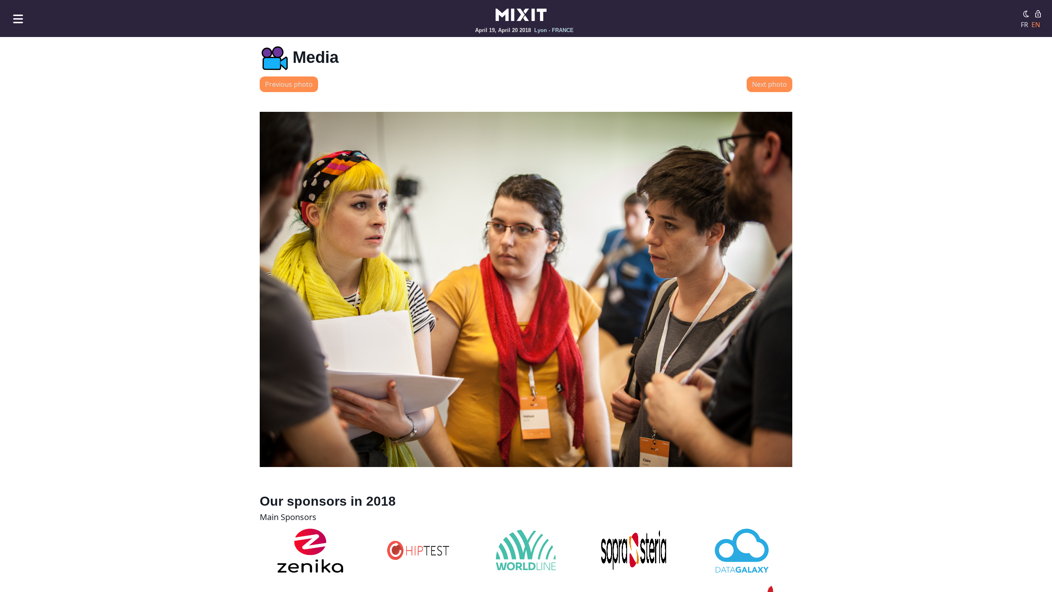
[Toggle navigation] (18, 19)
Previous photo (289, 84)
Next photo (769, 84)
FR (1024, 24)
